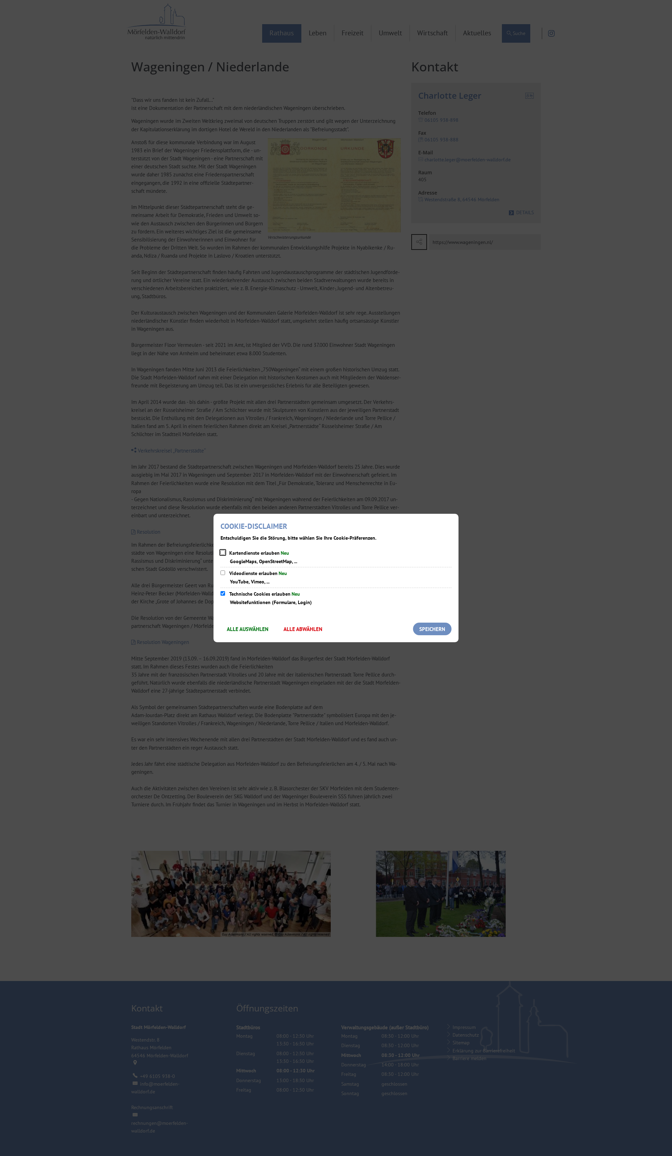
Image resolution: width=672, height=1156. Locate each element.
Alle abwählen (303, 629)
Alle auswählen (247, 629)
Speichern (432, 629)
